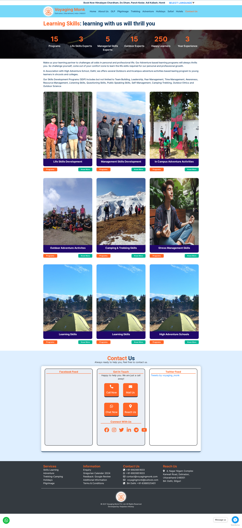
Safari (171, 11)
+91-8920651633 (135, 469)
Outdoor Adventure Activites (68, 247)
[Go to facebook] (235, 519)
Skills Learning (51, 469)
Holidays (160, 11)
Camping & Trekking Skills (121, 247)
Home (93, 11)
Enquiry (87, 469)
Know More (85, 169)
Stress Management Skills (174, 247)
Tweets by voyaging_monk (165, 375)
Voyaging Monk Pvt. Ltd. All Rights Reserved (124, 504)
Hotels (179, 11)
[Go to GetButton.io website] (235, 525)
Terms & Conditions (93, 483)
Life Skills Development (67, 161)
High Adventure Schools (174, 334)
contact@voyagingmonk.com (142, 476)
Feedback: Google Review (97, 476)
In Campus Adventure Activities (174, 161)
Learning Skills (68, 334)
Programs (50, 169)
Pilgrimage (123, 11)
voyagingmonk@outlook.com (142, 479)
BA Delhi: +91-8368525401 (141, 483)
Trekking (135, 11)
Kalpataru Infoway (126, 506)
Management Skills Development (121, 161)
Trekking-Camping (53, 476)
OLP (113, 11)
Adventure (148, 11)
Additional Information (95, 479)
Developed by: (113, 506)
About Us (103, 11)
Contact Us (191, 11)
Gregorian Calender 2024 (96, 473)
